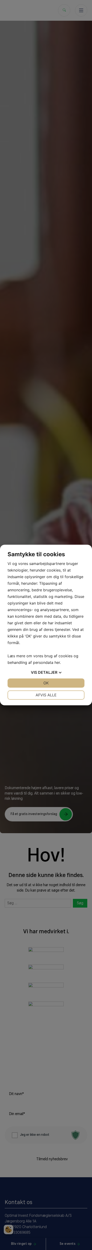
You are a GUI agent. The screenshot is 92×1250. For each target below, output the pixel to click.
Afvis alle (46, 695)
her (57, 662)
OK (46, 683)
